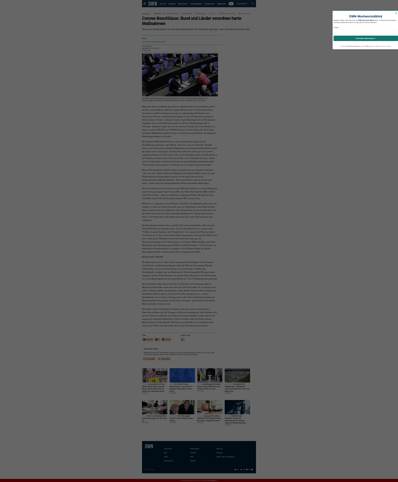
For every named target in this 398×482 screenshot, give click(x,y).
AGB (367, 46)
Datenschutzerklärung (353, 46)
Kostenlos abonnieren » (366, 38)
